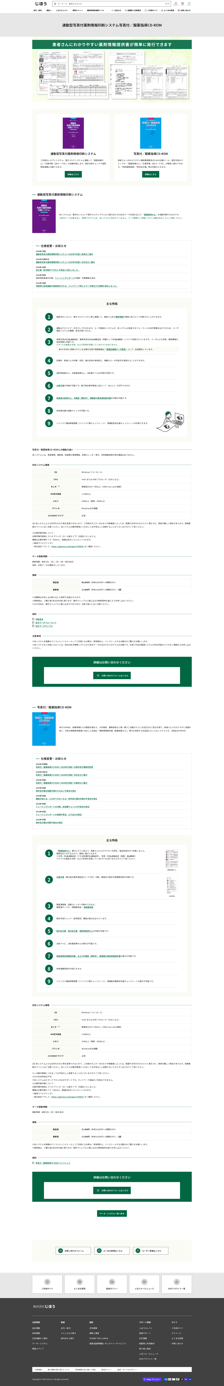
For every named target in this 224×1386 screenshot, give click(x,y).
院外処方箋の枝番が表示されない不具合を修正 (56, 790)
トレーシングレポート (64, 278)
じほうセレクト (146, 1328)
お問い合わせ (177, 1343)
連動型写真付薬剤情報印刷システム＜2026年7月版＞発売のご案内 (64, 254)
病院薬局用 (88, 907)
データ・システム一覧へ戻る (112, 1213)
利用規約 (38, 1369)
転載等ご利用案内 (147, 1343)
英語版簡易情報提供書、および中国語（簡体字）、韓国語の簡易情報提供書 (88, 956)
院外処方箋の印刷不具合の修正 (49, 822)
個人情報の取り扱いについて (59, 1369)
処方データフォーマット (46, 622)
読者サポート (145, 1333)
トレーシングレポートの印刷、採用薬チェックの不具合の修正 (62, 806)
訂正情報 (143, 1338)
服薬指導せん (150, 214)
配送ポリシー (112, 1288)
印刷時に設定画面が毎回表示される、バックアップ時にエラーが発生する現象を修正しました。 (77, 286)
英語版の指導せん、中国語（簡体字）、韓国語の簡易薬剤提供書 (83, 398)
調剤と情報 (94, 1333)
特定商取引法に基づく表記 (85, 1369)
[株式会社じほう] (41, 3)
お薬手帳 (60, 385)
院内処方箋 (73, 931)
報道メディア (38, 1348)
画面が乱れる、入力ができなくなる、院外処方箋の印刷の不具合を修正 (66, 798)
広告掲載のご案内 (40, 1338)
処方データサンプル (44, 626)
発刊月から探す (67, 1338)
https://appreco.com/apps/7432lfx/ (67, 546)
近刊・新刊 (65, 1328)
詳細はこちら (73, 174)
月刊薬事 (93, 1328)
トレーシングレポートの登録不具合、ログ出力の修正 (59, 814)
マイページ (176, 1333)
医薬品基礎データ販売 (116, 349)
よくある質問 (79, 1288)
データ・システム (40, 1343)
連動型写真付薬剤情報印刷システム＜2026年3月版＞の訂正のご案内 (65, 262)
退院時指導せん (86, 931)
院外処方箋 (61, 931)
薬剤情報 (119, 316)
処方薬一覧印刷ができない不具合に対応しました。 (58, 270)
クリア (167, 4)
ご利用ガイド (47, 1288)
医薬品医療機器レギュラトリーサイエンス (107, 1343)
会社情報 (36, 1328)
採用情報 (36, 1333)
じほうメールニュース (144, 1288)
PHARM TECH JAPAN (98, 1338)
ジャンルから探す (68, 1333)
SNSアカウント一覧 (176, 1288)
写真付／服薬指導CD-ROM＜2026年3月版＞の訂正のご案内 (61, 774)
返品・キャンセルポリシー (127, 1369)
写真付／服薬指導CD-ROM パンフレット (53, 1163)
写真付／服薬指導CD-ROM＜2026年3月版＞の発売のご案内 (61, 782)
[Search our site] (55, 4)
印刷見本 (39, 619)
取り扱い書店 (145, 1348)
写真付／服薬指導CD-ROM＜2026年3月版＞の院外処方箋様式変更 (64, 767)
